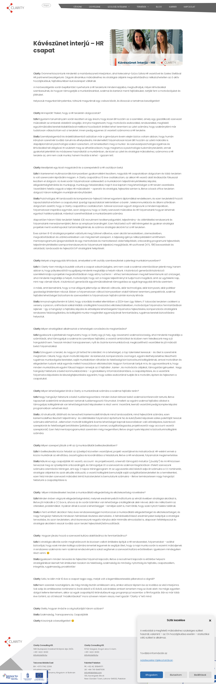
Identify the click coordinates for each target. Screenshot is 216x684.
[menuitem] (46, 5)
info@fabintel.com (93, 672)
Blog (159, 6)
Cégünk (77, 6)
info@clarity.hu (40, 655)
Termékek (141, 6)
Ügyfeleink (94, 6)
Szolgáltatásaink (117, 6)
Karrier (173, 6)
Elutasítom (176, 674)
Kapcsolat (189, 6)
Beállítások (200, 674)
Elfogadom (152, 674)
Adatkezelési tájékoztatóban (156, 660)
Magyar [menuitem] (46, 5)
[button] (210, 620)
